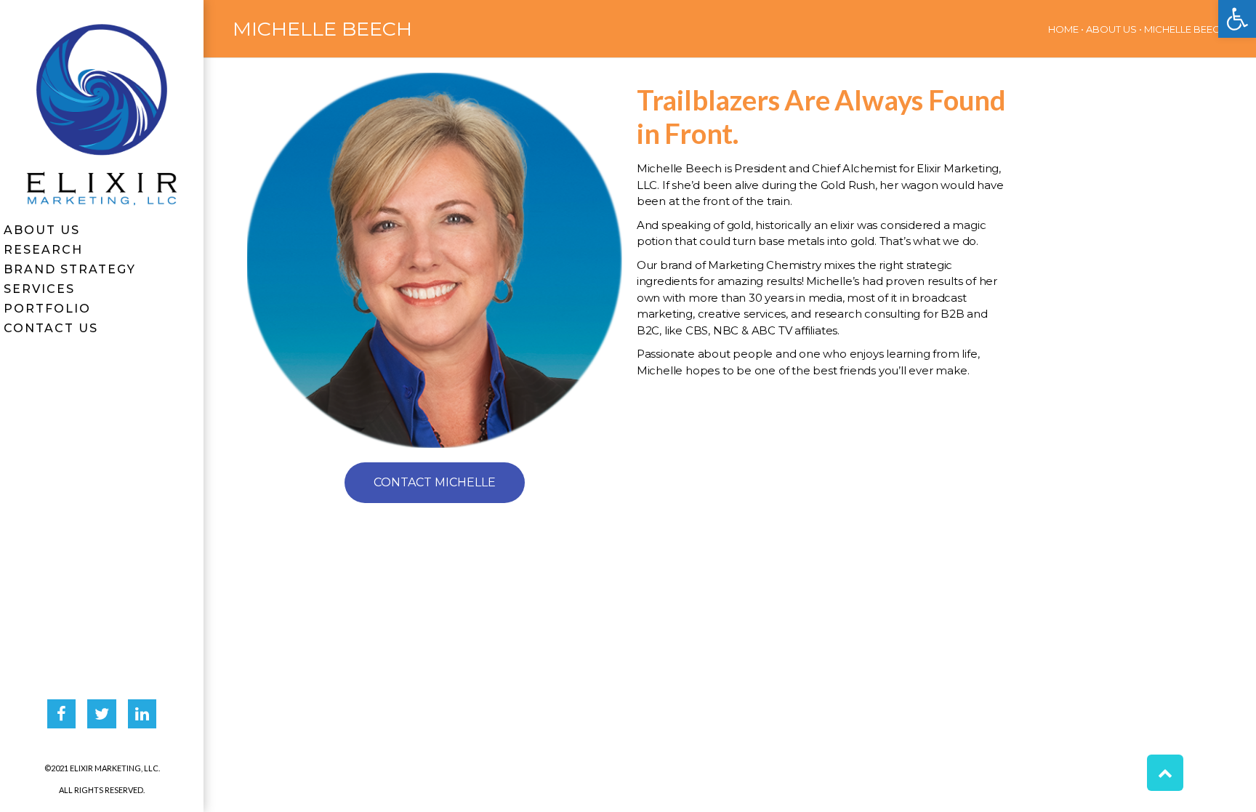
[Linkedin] (142, 713)
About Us (1111, 29)
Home (1063, 29)
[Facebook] (61, 713)
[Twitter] (101, 713)
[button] (1237, 19)
